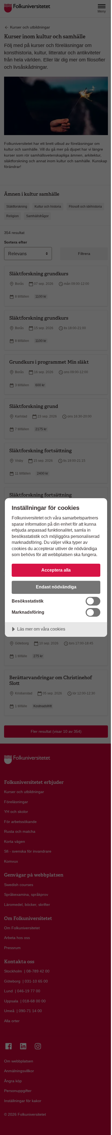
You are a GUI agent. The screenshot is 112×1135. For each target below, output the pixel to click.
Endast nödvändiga (56, 586)
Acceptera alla (56, 570)
